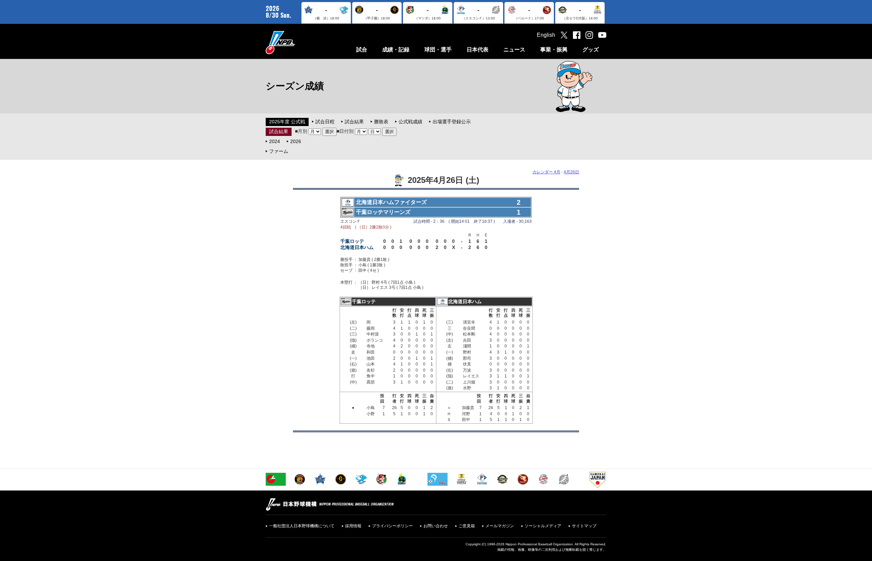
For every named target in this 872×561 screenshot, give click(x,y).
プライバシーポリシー (392, 526)
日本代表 (477, 49)
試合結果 (354, 121)
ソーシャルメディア (543, 526)
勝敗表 (381, 121)
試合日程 (324, 121)
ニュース (514, 49)
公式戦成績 (410, 121)
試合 (361, 49)
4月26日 (571, 172)
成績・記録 (395, 49)
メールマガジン (499, 526)
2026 (295, 141)
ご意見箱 (466, 526)
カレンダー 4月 (546, 172)
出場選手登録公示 (452, 121)
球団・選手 (438, 49)
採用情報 (353, 526)
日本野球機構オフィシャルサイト (297, 42)
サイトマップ (584, 526)
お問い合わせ (435, 526)
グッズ (590, 49)
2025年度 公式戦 (287, 121)
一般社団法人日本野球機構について (301, 526)
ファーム (278, 151)
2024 (274, 141)
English (546, 35)
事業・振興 (553, 49)
